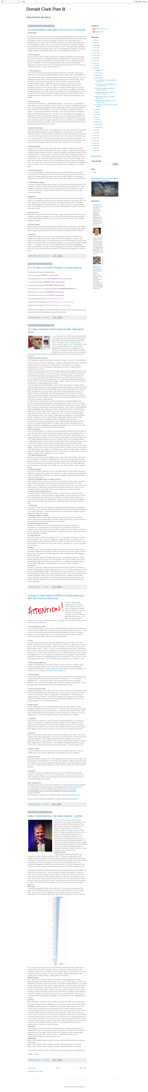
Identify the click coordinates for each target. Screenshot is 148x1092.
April (96, 119)
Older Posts (82, 1068)
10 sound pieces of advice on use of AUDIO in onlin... (105, 101)
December (98, 70)
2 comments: (45, 586)
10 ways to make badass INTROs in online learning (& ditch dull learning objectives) (56, 597)
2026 (95, 40)
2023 (95, 48)
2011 (95, 138)
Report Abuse (96, 156)
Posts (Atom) (39, 1071)
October (97, 75)
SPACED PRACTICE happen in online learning (57, 305)
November (98, 73)
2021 (95, 53)
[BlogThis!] (55, 256)
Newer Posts (32, 1068)
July (96, 112)
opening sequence (33, 701)
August (97, 109)
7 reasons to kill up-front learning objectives (52, 670)
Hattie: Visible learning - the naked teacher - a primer (55, 816)
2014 (95, 130)
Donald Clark (99, 31)
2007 (95, 148)
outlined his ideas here (37, 354)
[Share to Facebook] (59, 256)
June (96, 114)
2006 (95, 150)
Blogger (82, 1087)
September (98, 78)
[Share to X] (57, 256)
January (97, 127)
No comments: (46, 255)
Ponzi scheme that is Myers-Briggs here (63, 729)
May (96, 117)
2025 (95, 43)
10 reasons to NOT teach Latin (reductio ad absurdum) (97, 207)
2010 (95, 140)
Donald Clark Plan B (45, 9)
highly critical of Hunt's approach (70, 342)
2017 (95, 63)
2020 (95, 55)
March (97, 122)
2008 (95, 145)
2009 (95, 143)
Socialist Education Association (64, 360)
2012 (95, 135)
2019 (95, 58)
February (97, 124)
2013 (95, 133)
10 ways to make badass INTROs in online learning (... (105, 93)
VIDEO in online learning (55, 299)
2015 (95, 68)
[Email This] (53, 256)
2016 (95, 65)
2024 (95, 45)
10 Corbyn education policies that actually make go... (104, 89)
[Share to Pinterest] (61, 256)
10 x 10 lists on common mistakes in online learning (54, 267)
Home (57, 1068)
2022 (95, 50)
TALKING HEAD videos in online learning (61, 302)
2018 (95, 60)
